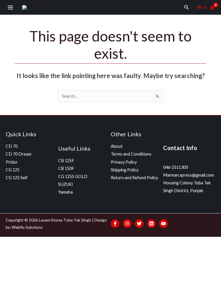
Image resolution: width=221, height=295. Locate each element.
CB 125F (66, 160)
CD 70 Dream (18, 154)
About (117, 146)
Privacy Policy (124, 162)
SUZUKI (65, 184)
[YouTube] (163, 223)
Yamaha (65, 192)
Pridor (12, 162)
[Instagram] (127, 223)
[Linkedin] (151, 223)
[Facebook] (115, 223)
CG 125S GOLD (72, 176)
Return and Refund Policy (134, 177)
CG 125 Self (17, 177)
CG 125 (13, 169)
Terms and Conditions (131, 154)
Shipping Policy (124, 169)
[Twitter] (139, 223)
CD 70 (12, 146)
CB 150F (66, 168)
